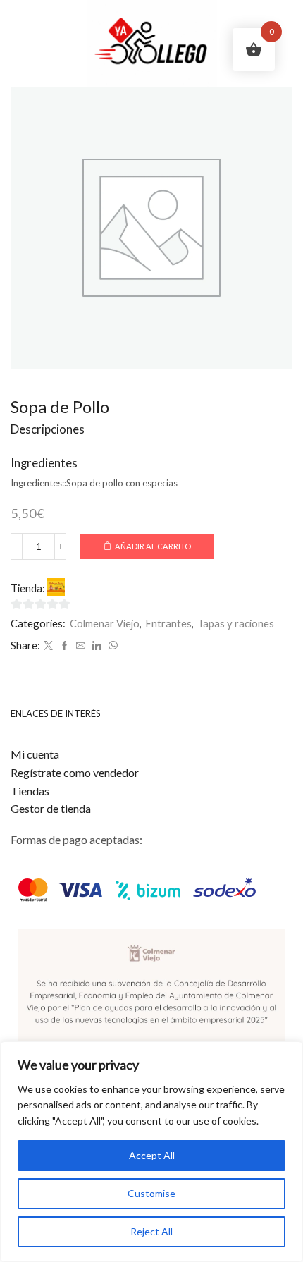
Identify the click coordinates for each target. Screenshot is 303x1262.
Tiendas (30, 790)
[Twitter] (48, 645)
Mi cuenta (35, 754)
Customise (151, 1193)
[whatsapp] (111, 645)
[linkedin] (97, 645)
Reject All (151, 1231)
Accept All (152, 1155)
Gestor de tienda (51, 808)
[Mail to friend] (81, 645)
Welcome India (101, 588)
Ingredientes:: (38, 483)
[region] (151, 1151)
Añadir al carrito (153, 546)
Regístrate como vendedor (75, 772)
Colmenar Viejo (105, 623)
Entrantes (168, 623)
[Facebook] (64, 645)
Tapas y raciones (235, 623)
